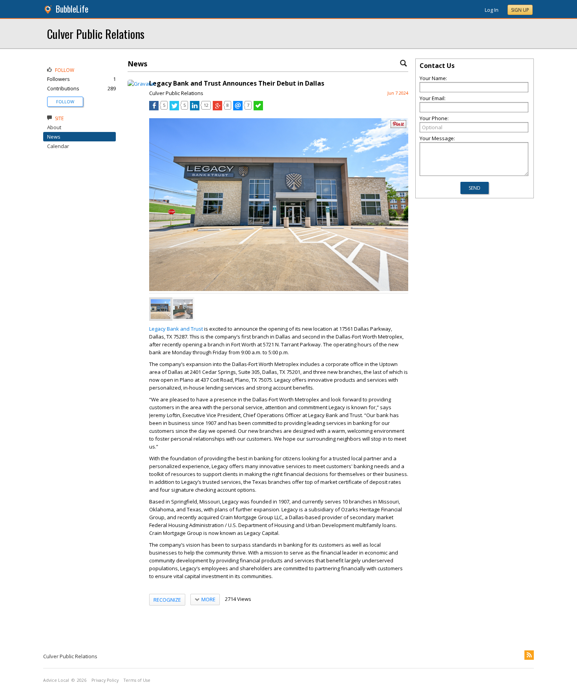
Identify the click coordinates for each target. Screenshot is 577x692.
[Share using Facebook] (154, 108)
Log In (491, 9)
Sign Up (520, 10)
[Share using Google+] (217, 108)
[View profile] (141, 83)
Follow (65, 101)
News (53, 136)
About (54, 127)
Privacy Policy (105, 680)
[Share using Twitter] (174, 108)
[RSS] (529, 655)
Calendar (58, 146)
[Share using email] (238, 108)
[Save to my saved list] (258, 108)
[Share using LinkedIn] (194, 108)
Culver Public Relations (95, 33)
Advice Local (56, 680)
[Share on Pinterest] (398, 126)
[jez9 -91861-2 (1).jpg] (160, 309)
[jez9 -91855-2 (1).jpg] (183, 309)
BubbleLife (72, 9)
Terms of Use (137, 680)
